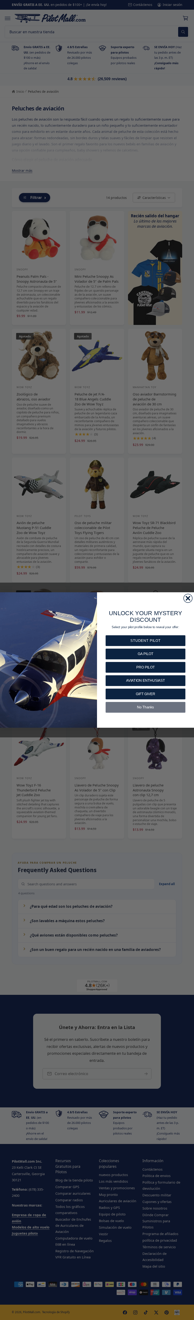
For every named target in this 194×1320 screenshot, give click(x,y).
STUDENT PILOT (145, 640)
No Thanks (145, 707)
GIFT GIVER (145, 694)
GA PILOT (145, 654)
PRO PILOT (145, 667)
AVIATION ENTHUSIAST (145, 680)
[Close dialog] (188, 598)
